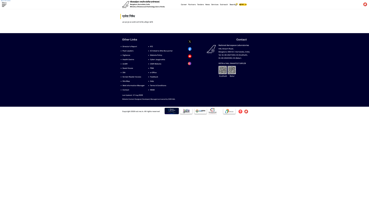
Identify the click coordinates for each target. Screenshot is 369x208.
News (207, 4)
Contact (126, 90)
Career (184, 4)
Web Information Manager (134, 85)
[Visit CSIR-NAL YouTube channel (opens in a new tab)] (189, 56)
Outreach (224, 4)
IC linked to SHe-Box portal (161, 51)
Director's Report (130, 46)
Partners (192, 4)
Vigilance (126, 55)
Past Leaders (128, 51)
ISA (124, 72)
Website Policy (156, 55)
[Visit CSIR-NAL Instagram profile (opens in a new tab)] (190, 63)
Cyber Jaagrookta (157, 59)
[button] (4, 4)
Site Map (126, 81)
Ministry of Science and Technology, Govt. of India (147, 7)
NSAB (152, 90)
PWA (152, 68)
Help (152, 81)
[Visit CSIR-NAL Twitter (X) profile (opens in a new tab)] (189, 41)
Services (215, 4)
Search (233, 4)
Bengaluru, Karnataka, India (140, 4)
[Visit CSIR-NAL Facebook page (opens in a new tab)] (189, 49)
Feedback (154, 77)
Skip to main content (5, 0)
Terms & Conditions (158, 85)
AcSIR (125, 64)
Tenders (200, 4)
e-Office (153, 72)
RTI (151, 46)
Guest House (128, 68)
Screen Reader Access (132, 77)
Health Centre (128, 59)
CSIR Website (155, 64)
